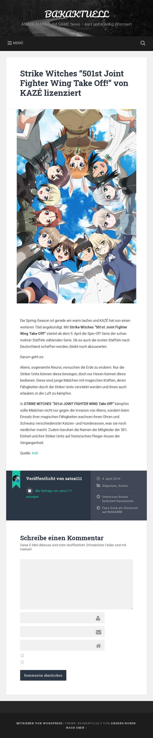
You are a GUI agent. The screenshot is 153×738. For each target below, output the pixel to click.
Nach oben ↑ (76, 727)
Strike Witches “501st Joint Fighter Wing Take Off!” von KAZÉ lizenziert (74, 83)
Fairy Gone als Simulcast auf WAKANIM (120, 510)
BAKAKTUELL (76, 14)
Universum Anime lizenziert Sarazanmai (117, 499)
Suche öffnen (142, 43)
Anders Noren (123, 723)
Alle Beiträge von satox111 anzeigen (49, 494)
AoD (35, 453)
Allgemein (109, 486)
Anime (123, 486)
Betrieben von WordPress (39, 723)
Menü (18, 43)
